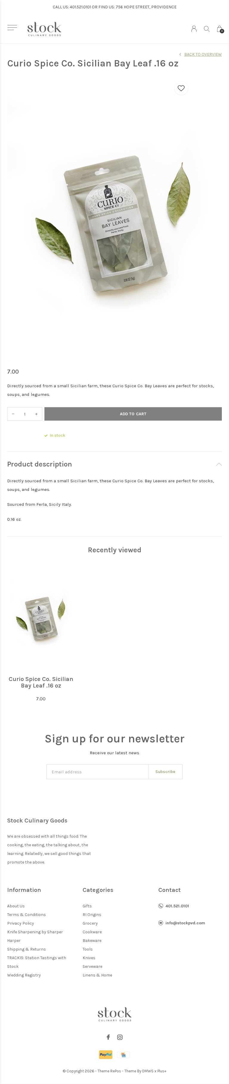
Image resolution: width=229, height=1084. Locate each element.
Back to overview (203, 54)
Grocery (90, 923)
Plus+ (161, 1071)
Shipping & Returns (26, 949)
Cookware (92, 931)
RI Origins (92, 914)
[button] (12, 27)
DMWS (148, 1071)
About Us (16, 906)
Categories (98, 890)
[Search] (207, 28)
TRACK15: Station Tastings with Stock (36, 962)
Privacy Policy (20, 923)
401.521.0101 (177, 906)
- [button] (13, 414)
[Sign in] (193, 28)
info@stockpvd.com (185, 923)
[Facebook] (108, 1037)
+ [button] (36, 414)
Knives (89, 957)
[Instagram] (120, 1037)
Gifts (87, 906)
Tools (88, 949)
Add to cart (133, 413)
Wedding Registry (24, 975)
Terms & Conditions (26, 914)
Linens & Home (97, 975)
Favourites (181, 88)
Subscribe (165, 771)
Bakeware (92, 940)
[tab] (114, 464)
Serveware (92, 966)
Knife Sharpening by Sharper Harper (35, 936)
